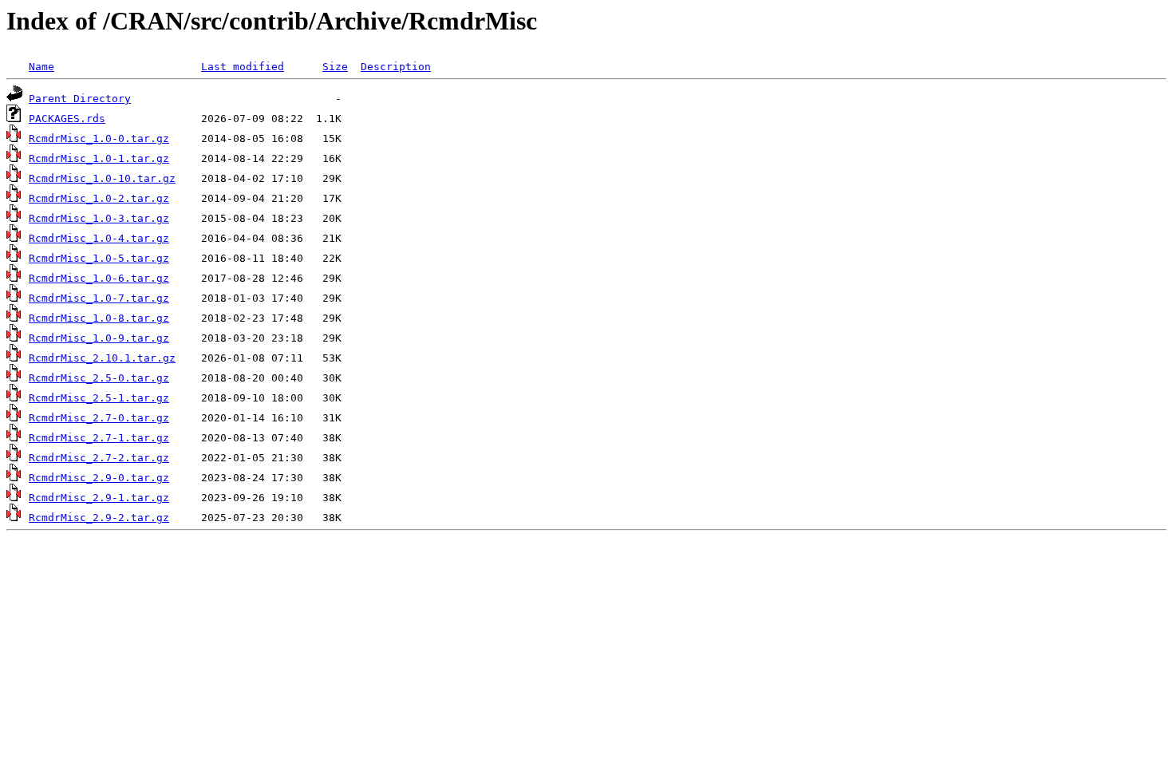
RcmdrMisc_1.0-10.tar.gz (102, 178)
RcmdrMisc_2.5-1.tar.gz (99, 398)
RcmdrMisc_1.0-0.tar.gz (99, 138)
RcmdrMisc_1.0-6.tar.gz (99, 278)
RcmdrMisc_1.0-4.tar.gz (99, 238)
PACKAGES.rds (67, 119)
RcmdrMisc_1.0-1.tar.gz (99, 158)
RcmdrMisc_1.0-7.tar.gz (99, 298)
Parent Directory (80, 99)
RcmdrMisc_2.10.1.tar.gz (102, 358)
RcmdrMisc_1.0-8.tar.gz (99, 318)
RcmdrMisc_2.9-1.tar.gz (99, 498)
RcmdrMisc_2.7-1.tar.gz (99, 438)
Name (41, 67)
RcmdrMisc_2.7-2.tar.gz (99, 458)
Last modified (242, 67)
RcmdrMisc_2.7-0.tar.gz (99, 418)
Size (335, 67)
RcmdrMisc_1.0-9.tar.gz (99, 338)
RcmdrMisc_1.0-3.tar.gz (99, 218)
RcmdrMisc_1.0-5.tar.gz (99, 258)
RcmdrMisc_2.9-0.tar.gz (99, 478)
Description (396, 67)
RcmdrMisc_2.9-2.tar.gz (99, 518)
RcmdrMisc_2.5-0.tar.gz (99, 378)
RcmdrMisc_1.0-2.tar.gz (99, 198)
